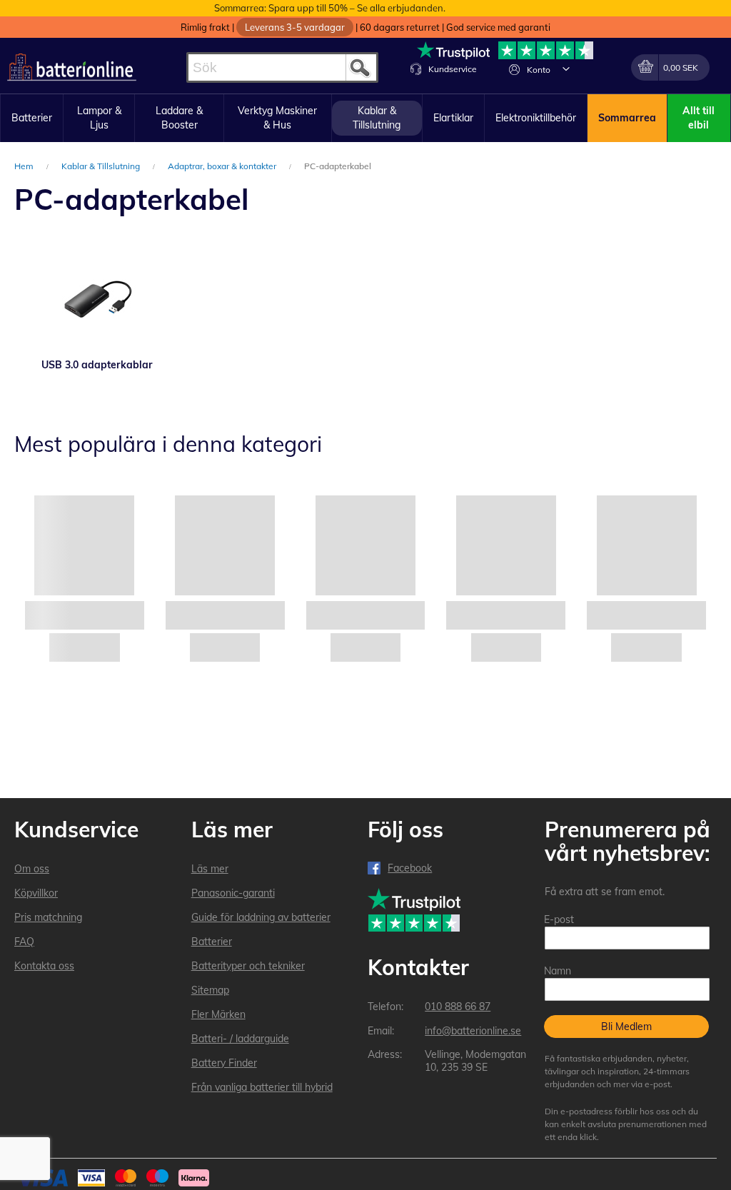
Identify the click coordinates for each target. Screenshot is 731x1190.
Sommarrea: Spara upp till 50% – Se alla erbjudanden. (329, 8)
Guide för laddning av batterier (261, 917)
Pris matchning (48, 917)
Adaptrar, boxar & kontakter (223, 166)
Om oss (31, 868)
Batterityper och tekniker (248, 965)
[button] (566, 68)
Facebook (410, 868)
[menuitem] (32, 118)
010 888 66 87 (457, 1006)
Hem (25, 166)
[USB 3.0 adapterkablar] (96, 297)
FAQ (24, 941)
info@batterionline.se (473, 1030)
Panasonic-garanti (233, 893)
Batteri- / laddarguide (240, 1038)
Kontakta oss (44, 965)
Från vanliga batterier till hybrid (262, 1087)
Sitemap (210, 990)
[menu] (365, 118)
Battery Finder (224, 1063)
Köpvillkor (36, 893)
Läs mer (209, 868)
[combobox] (282, 67)
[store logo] (71, 67)
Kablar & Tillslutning (101, 166)
